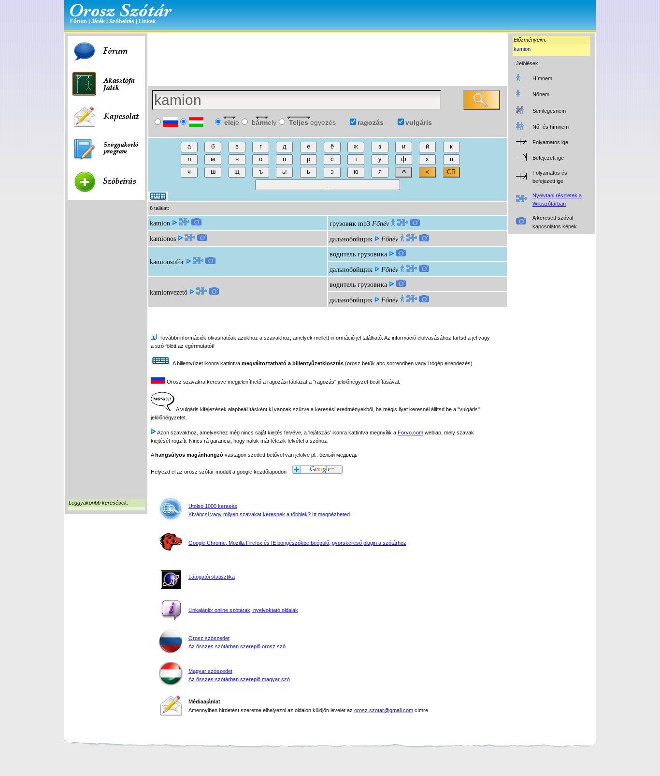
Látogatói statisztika (211, 577)
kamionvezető (168, 292)
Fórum (78, 21)
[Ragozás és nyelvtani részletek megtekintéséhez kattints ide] (184, 223)
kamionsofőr (167, 262)
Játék (98, 21)
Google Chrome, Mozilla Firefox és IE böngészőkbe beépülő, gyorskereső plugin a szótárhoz (297, 543)
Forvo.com (410, 432)
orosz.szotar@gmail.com (383, 710)
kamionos (163, 238)
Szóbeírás (121, 21)
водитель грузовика (358, 254)
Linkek (147, 21)
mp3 (364, 223)
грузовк (343, 223)
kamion (522, 49)
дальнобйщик (351, 239)
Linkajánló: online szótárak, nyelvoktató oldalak (243, 610)
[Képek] (196, 223)
